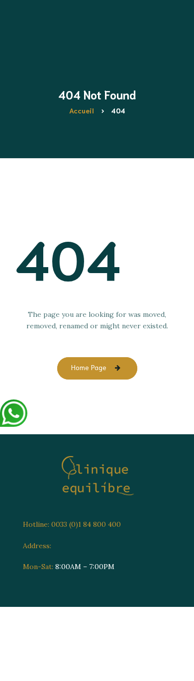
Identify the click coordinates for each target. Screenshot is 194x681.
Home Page (88, 367)
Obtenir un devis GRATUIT (118, 221)
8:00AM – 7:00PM (68, 566)
